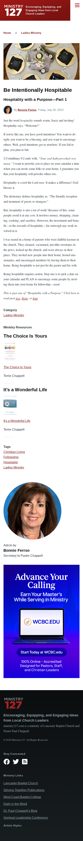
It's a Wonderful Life (16, 421)
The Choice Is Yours (17, 367)
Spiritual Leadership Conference (25, 817)
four (35, 298)
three (25, 298)
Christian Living (14, 452)
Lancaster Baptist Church (20, 783)
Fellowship (11, 457)
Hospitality (10, 462)
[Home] (41, 703)
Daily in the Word (15, 804)
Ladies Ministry (31, 32)
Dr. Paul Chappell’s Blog (20, 810)
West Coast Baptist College (22, 797)
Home (7, 32)
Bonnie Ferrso (27, 109)
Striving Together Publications (23, 790)
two (18, 298)
